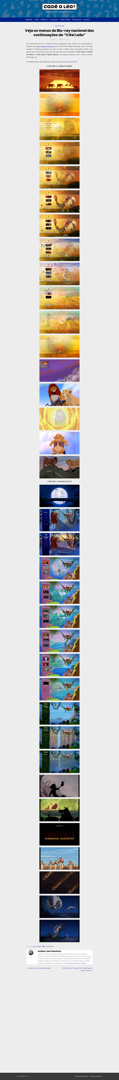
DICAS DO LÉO (76, 20)
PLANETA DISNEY (65, 20)
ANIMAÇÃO (29, 20)
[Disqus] (59, 998)
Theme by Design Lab (96, 1076)
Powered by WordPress (81, 1076)
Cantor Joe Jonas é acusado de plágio (39, 968)
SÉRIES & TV (44, 20)
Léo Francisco (65, 39)
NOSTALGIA (54, 20)
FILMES (36, 20)
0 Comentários (49, 946)
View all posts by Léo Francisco (76, 963)
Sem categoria (59, 26)
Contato (86, 20)
